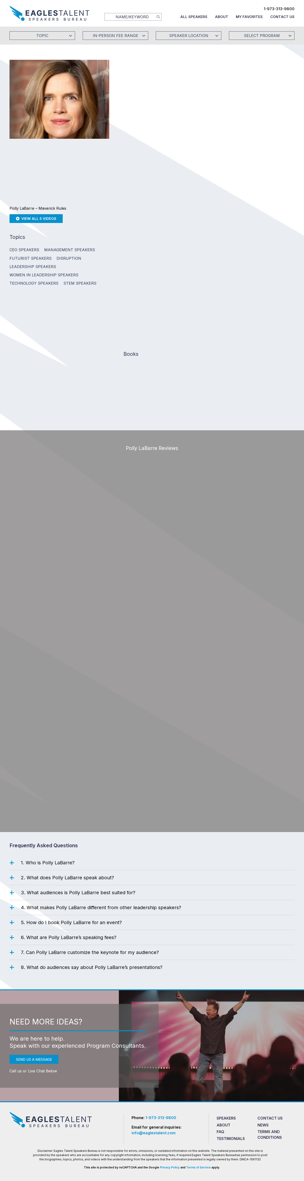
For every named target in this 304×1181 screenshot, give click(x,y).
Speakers (226, 1118)
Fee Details (131, 145)
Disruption (69, 258)
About (221, 16)
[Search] (158, 16)
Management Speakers (69, 249)
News (263, 1125)
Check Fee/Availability (208, 113)
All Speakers (193, 16)
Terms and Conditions (269, 1134)
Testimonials (231, 1138)
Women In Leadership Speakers (44, 275)
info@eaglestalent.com (154, 1132)
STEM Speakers (79, 283)
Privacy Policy (170, 1167)
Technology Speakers (34, 283)
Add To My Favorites (150, 113)
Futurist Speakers (31, 258)
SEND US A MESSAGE (34, 1059)
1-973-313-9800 (279, 8)
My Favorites (249, 16)
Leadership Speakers (33, 266)
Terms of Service (198, 1167)
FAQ (220, 1131)
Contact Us (282, 16)
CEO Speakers (24, 249)
